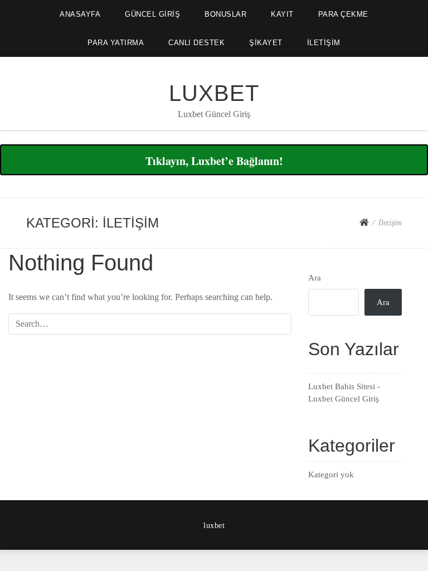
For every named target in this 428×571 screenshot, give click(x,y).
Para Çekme (343, 14)
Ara (314, 277)
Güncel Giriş (152, 14)
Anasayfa (80, 14)
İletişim (324, 42)
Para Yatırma (115, 42)
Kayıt (282, 14)
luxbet (214, 525)
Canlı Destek (196, 42)
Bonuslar (225, 14)
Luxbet (214, 93)
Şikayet (266, 42)
